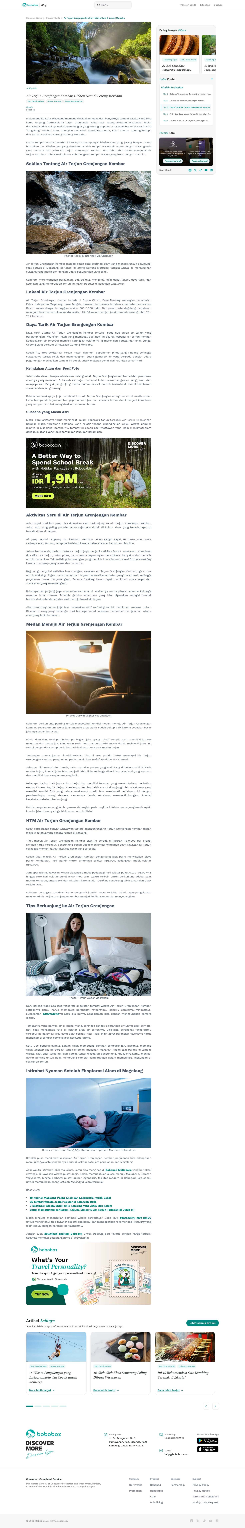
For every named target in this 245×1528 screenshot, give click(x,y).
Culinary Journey (187, 1366)
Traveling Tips (170, 59)
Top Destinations (38, 1366)
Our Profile (135, 1484)
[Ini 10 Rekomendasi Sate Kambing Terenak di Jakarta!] (185, 1347)
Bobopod (155, 1484)
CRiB (153, 1496)
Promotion (135, 1490)
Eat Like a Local (188, 59)
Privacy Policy (200, 1484)
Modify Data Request (205, 1502)
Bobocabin (156, 1490)
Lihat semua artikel (203, 1322)
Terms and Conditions (205, 1496)
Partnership (178, 1484)
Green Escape (57, 1366)
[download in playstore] (208, 1440)
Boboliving (156, 1502)
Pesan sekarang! (173, 161)
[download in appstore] (208, 1449)
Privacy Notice (201, 1490)
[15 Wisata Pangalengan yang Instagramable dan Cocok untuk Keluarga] (56, 1347)
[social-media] (190, 170)
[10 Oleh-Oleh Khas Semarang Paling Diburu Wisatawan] (120, 1347)
